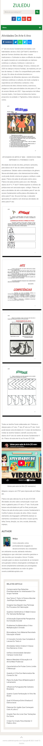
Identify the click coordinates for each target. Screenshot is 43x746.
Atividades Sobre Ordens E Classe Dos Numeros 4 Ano (20, 647)
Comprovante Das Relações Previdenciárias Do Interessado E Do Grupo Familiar (21, 591)
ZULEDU (21, 5)
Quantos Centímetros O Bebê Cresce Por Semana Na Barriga (21, 613)
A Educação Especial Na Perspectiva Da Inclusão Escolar (21, 620)
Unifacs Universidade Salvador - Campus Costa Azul (19, 654)
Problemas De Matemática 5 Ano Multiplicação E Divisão (19, 626)
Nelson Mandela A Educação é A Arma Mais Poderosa (19, 661)
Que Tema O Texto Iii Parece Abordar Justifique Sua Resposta (21, 599)
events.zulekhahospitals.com (12, 740)
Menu (4, 28)
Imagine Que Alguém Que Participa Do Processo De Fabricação (20, 606)
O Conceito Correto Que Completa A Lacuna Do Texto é (21, 640)
